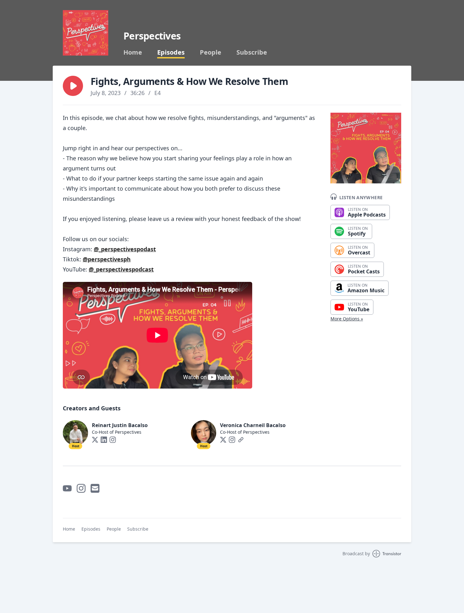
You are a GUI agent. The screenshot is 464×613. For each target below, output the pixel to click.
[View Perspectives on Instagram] (81, 488)
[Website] (241, 440)
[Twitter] (95, 440)
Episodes (171, 52)
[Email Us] (95, 488)
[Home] (85, 33)
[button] (73, 86)
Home (132, 52)
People (210, 52)
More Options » (346, 319)
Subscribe (251, 52)
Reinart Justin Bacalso (120, 425)
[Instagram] (113, 440)
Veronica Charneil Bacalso (253, 425)
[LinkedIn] (104, 440)
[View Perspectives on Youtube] (67, 488)
